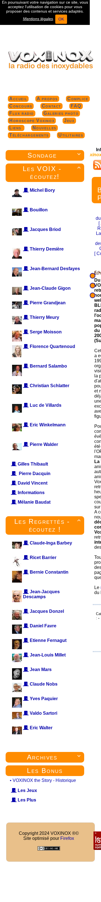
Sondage (54, 155)
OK (61, 19)
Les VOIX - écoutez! (52, 172)
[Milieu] (92, 285)
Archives (54, 757)
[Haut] (92, 276)
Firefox (67, 838)
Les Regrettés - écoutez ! (47, 525)
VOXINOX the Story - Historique (44, 780)
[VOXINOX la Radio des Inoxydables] (50, 59)
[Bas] (92, 295)
